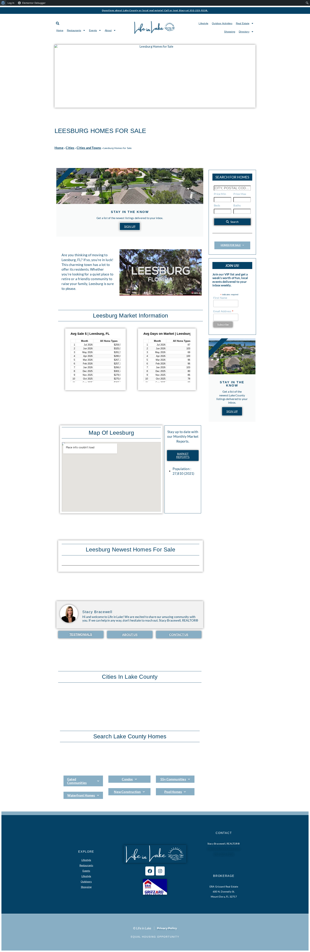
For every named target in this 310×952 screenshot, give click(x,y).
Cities (70, 148)
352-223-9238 (223, 854)
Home (59, 30)
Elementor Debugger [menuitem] (34, 2)
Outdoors (86, 881)
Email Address (223, 311)
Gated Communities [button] (77, 781)
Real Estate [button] (242, 23)
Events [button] (93, 30)
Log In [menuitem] (11, 2)
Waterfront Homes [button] (81, 795)
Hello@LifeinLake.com (223, 849)
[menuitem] (3, 3)
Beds (217, 205)
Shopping (229, 31)
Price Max (239, 194)
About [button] (108, 30)
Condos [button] (127, 779)
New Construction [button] (127, 792)
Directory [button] (244, 31)
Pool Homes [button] (173, 792)
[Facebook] (149, 870)
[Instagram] (160, 870)
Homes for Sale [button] (231, 245)
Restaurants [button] (74, 30)
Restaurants (86, 865)
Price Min (220, 194)
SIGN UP (129, 226)
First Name (220, 297)
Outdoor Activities (222, 23)
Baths (237, 205)
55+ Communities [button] (173, 779)
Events (86, 870)
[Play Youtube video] (160, 272)
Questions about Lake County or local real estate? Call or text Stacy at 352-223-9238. (155, 10)
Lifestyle (203, 23)
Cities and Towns (89, 148)
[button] (57, 23)
